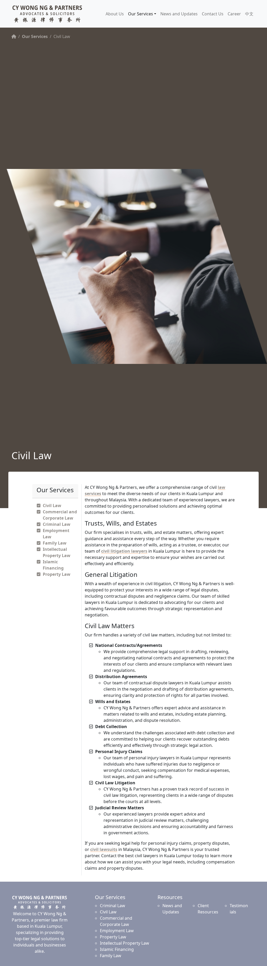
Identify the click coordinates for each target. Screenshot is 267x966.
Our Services (140, 14)
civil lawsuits (103, 849)
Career (234, 14)
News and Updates (179, 14)
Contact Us (212, 14)
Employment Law (117, 930)
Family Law (54, 543)
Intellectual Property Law (124, 943)
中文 (249, 14)
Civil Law (52, 505)
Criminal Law (56, 524)
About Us (115, 14)
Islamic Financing (117, 949)
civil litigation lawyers (124, 551)
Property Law (56, 574)
